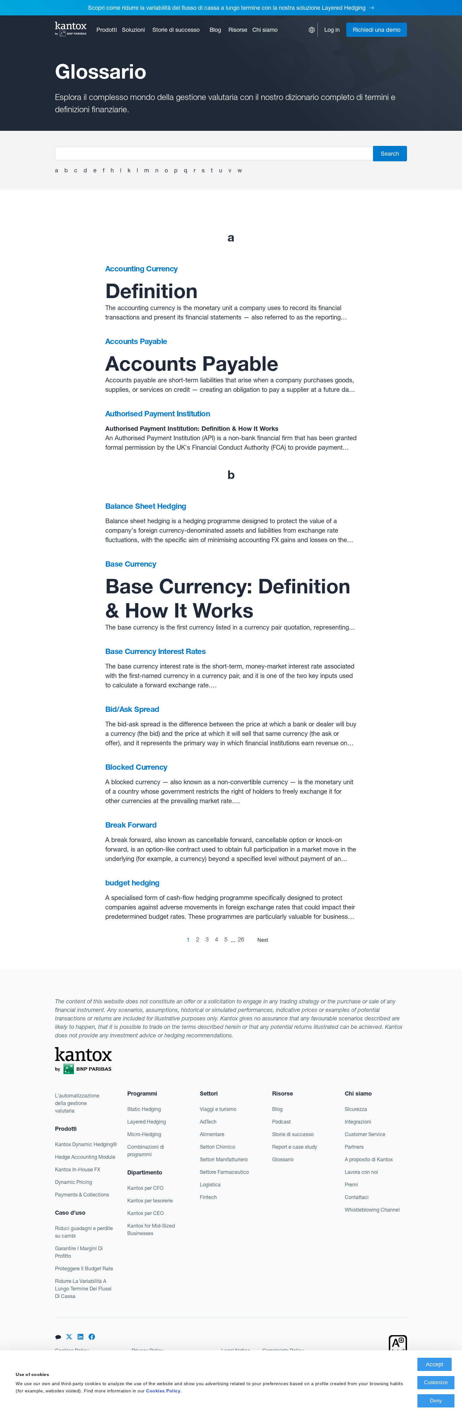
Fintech (208, 1197)
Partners (354, 1147)
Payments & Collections (82, 1194)
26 (241, 939)
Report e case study (294, 1147)
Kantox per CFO (145, 1188)
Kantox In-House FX (77, 1169)
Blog (215, 29)
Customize (436, 1382)
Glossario (283, 1159)
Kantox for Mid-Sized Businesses (151, 1229)
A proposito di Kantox (369, 1159)
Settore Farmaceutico (224, 1172)
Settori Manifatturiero (224, 1159)
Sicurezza (356, 1109)
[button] (106, 29)
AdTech (208, 1121)
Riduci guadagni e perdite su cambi (84, 1232)
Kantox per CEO (145, 1213)
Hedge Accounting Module (85, 1157)
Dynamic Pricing (73, 1182)
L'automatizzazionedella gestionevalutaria (77, 1103)
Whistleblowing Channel (372, 1210)
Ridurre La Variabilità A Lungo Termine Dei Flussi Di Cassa (83, 1288)
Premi (351, 1184)
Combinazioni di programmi (145, 1150)
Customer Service (365, 1134)
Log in (332, 29)
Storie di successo (176, 29)
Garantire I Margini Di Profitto (79, 1252)
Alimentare (212, 1134)
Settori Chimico (217, 1147)
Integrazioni (358, 1121)
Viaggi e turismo (218, 1109)
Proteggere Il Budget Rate (84, 1268)
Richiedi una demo (376, 29)
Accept (434, 1364)
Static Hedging (144, 1109)
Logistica (210, 1184)
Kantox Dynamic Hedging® (86, 1144)
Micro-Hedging (144, 1134)
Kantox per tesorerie (150, 1200)
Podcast (281, 1121)
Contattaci (357, 1197)
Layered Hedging (146, 1121)
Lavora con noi (361, 1172)
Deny (436, 1400)
